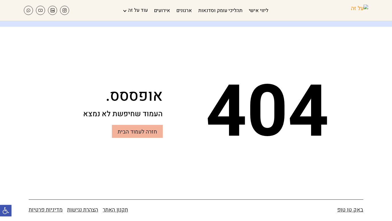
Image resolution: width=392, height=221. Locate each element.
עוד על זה (138, 10)
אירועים (162, 10)
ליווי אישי (258, 10)
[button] (5, 210)
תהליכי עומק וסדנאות (220, 10)
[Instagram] (64, 10)
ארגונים (184, 10)
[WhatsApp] (28, 10)
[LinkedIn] (52, 10)
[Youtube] (40, 10)
